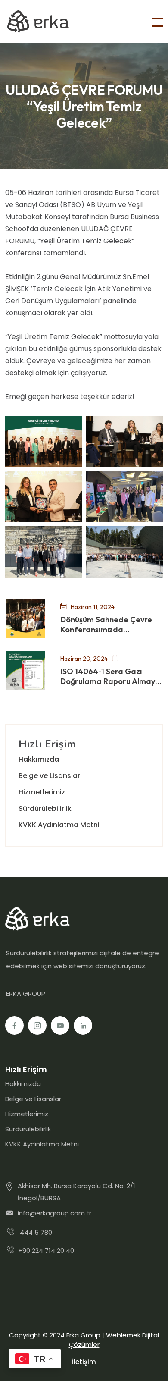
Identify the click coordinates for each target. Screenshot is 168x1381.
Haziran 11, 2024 (93, 606)
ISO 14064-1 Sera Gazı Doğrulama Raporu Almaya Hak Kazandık (110, 676)
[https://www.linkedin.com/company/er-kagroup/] (83, 1025)
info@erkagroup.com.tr (54, 1213)
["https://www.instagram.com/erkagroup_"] (37, 1025)
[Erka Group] (37, 21)
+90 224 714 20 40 (46, 1250)
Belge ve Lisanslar (49, 776)
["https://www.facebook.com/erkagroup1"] (14, 1025)
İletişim (84, 1361)
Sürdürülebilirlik (45, 808)
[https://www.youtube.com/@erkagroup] (60, 1025)
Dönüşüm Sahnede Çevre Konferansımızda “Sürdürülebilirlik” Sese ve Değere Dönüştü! (106, 624)
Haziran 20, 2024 (84, 658)
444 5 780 (36, 1232)
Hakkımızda (39, 759)
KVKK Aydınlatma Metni (59, 825)
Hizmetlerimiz (42, 792)
